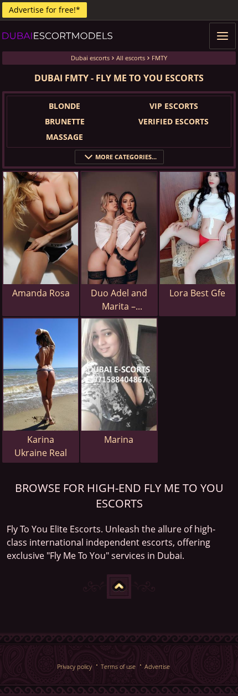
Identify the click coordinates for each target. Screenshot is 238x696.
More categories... (126, 157)
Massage (64, 137)
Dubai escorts (90, 58)
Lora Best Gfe (197, 293)
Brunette (65, 121)
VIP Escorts (173, 106)
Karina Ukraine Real (40, 446)
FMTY (159, 58)
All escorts (130, 58)
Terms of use (118, 666)
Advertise (157, 666)
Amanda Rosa (41, 293)
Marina (118, 439)
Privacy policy (74, 666)
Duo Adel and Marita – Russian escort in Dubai (118, 300)
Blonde (64, 106)
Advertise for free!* (44, 9)
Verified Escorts (173, 121)
